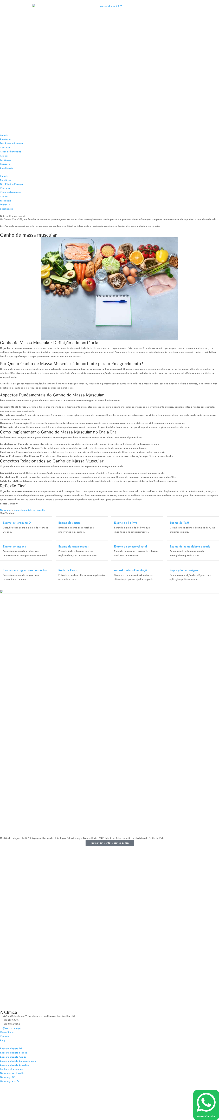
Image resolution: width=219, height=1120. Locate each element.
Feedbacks (5, 160)
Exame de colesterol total (130, 546)
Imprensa (5, 164)
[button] (109, 172)
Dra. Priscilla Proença (11, 143)
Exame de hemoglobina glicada (190, 546)
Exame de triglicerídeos (73, 546)
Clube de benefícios (10, 152)
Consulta (5, 147)
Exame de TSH (179, 522)
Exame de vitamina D (17, 522)
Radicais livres (67, 570)
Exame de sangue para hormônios (25, 570)
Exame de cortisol (69, 522)
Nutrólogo (5, 510)
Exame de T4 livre (125, 522)
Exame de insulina (14, 546)
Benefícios (5, 139)
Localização (6, 168)
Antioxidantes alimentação (131, 570)
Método (4, 135)
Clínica (4, 156)
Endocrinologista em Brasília (29, 510)
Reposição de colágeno (184, 570)
